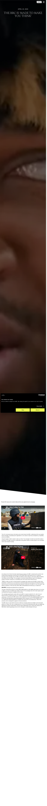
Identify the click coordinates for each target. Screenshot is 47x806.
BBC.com (5, 590)
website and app (36, 596)
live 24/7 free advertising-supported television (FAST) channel (16, 598)
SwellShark (12, 606)
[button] (44, 2)
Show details (39, 406)
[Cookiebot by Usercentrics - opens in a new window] (39, 395)
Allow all (37, 409)
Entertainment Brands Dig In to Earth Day (15, 587)
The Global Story (32, 599)
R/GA (35, 540)
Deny (23, 409)
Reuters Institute (23, 574)
